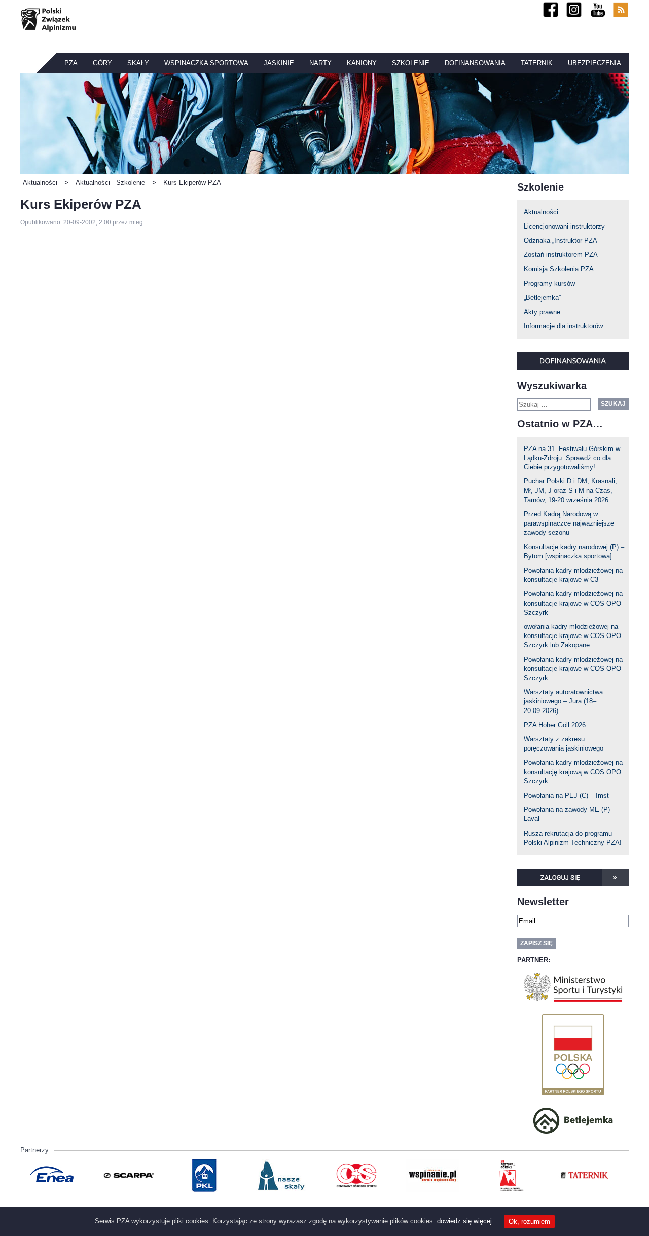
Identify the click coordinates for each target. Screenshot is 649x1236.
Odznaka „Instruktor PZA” (561, 240)
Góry (102, 63)
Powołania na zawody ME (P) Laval (567, 814)
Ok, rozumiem (529, 1221)
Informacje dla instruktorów (563, 326)
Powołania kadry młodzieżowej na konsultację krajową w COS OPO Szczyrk (573, 771)
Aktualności (541, 212)
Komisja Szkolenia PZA (559, 269)
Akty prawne (542, 312)
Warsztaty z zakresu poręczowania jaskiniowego (563, 743)
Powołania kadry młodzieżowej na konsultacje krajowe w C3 (573, 575)
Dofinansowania (475, 63)
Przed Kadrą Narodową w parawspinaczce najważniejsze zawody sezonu (569, 523)
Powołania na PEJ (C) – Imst (566, 795)
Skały (138, 63)
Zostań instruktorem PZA (561, 254)
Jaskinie (279, 63)
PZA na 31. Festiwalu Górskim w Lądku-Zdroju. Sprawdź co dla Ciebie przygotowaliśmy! (572, 458)
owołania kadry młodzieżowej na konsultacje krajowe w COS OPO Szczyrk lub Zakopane (572, 636)
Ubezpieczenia (594, 63)
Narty (320, 63)
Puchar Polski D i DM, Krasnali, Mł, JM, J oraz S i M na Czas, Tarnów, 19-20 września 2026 (570, 490)
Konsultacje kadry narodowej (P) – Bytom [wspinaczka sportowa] (574, 551)
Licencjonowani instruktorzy (564, 226)
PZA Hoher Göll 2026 (555, 725)
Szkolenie (410, 63)
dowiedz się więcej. (465, 1221)
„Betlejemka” (542, 298)
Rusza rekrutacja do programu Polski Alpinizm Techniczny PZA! (573, 838)
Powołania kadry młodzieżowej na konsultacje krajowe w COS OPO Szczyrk (573, 603)
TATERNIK (537, 63)
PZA (71, 63)
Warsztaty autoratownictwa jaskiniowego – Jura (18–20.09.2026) (563, 701)
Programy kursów (549, 283)
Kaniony (362, 63)
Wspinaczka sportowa (206, 63)
